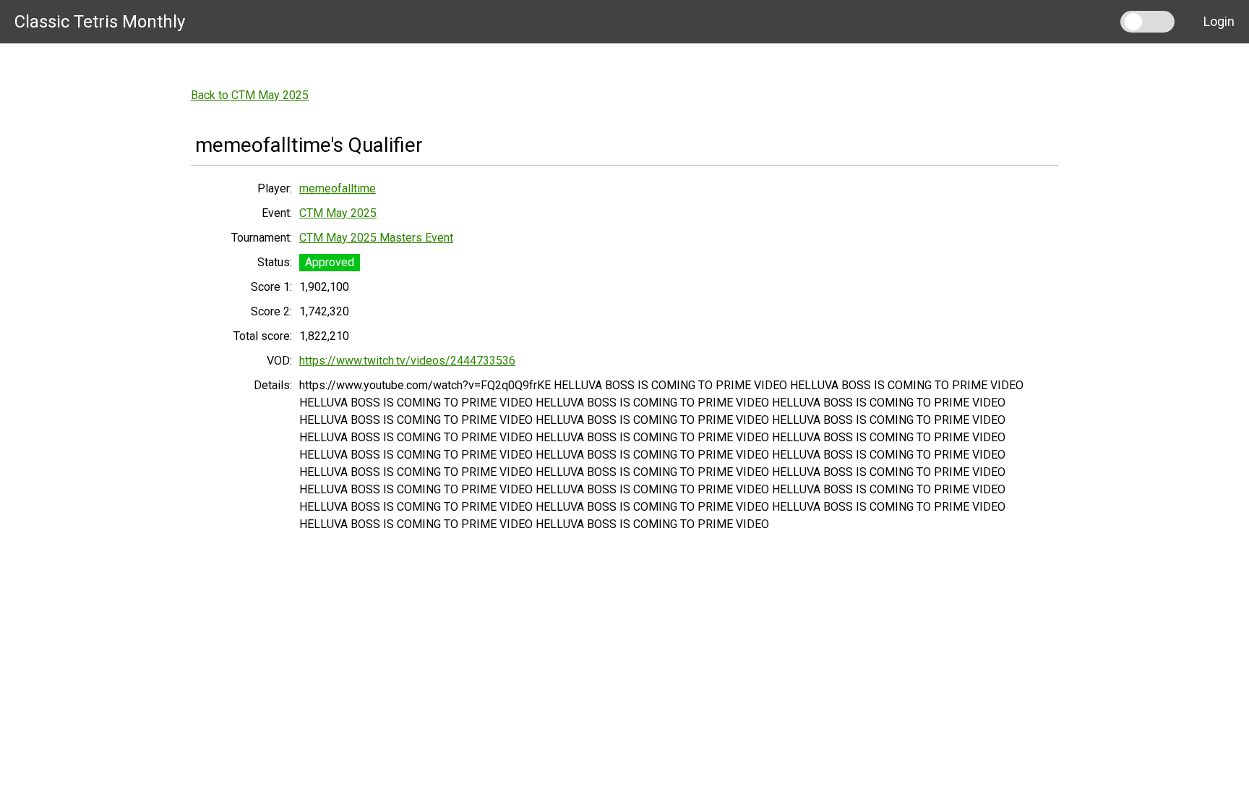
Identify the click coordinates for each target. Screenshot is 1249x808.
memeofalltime (337, 188)
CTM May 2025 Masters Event (376, 237)
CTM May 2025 (338, 213)
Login (1219, 21)
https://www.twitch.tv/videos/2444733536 (407, 360)
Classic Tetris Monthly (99, 22)
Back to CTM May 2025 (250, 95)
